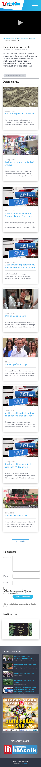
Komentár (7, 558)
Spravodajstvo (23, 38)
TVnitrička (23, 764)
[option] (20, 629)
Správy (32, 38)
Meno (5, 576)
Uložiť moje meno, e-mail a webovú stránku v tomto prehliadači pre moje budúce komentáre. (17, 592)
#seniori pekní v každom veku (15, 76)
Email (5, 583)
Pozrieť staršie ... (20, 541)
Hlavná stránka (11, 38)
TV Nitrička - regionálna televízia (12, 5)
